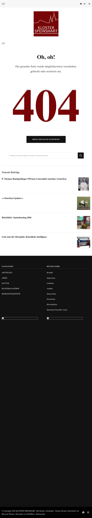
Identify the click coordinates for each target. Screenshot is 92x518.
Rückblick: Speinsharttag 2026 (16, 217)
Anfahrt (50, 288)
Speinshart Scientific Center (57, 309)
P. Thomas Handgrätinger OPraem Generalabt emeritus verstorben (34, 178)
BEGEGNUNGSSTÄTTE (11, 294)
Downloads (51, 299)
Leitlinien (50, 283)
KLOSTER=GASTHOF (10, 288)
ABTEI (4, 278)
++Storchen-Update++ (12, 198)
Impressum (51, 278)
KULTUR (5, 283)
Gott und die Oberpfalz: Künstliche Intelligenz (24, 236)
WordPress (31, 514)
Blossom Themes (8, 514)
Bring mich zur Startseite (46, 139)
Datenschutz (51, 294)
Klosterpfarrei (52, 304)
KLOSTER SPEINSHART (25, 511)
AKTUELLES (7, 272)
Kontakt (50, 272)
